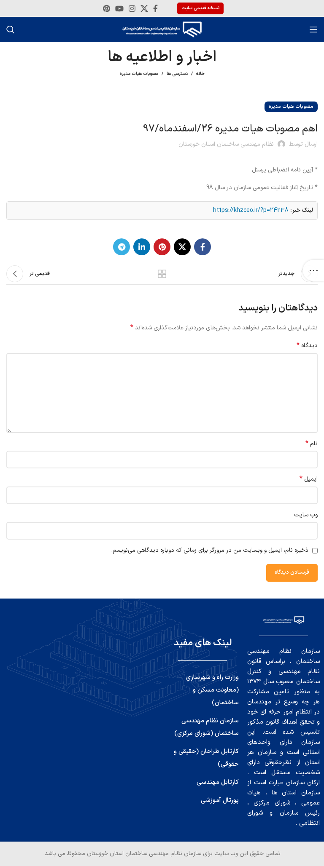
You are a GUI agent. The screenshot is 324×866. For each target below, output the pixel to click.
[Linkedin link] (141, 246)
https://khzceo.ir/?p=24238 (251, 210)
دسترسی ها (177, 74)
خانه (200, 74)
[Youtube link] (119, 8)
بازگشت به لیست (162, 273)
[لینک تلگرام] (121, 246)
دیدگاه (307, 345)
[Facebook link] (155, 8)
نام (311, 444)
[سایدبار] (313, 270)
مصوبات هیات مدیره (138, 74)
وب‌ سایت (306, 515)
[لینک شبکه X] (144, 8)
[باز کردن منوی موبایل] (313, 29)
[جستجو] (10, 29)
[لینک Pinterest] (106, 8)
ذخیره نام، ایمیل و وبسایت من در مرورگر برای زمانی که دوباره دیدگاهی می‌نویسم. (209, 550)
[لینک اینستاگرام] (132, 8)
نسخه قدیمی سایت (200, 8)
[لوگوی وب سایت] (162, 29)
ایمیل (309, 479)
